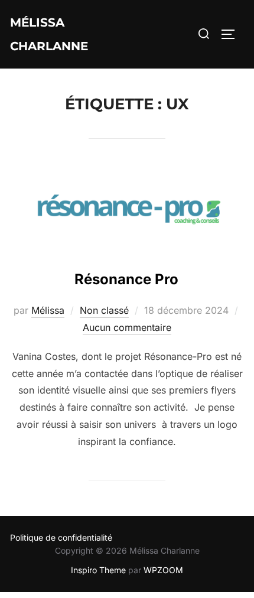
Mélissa (47, 310)
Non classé (104, 310)
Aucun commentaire (127, 327)
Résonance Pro (126, 279)
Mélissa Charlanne (49, 34)
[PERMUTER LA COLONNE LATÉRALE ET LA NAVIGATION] (232, 34)
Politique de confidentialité (61, 537)
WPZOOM (163, 570)
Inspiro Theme (98, 570)
